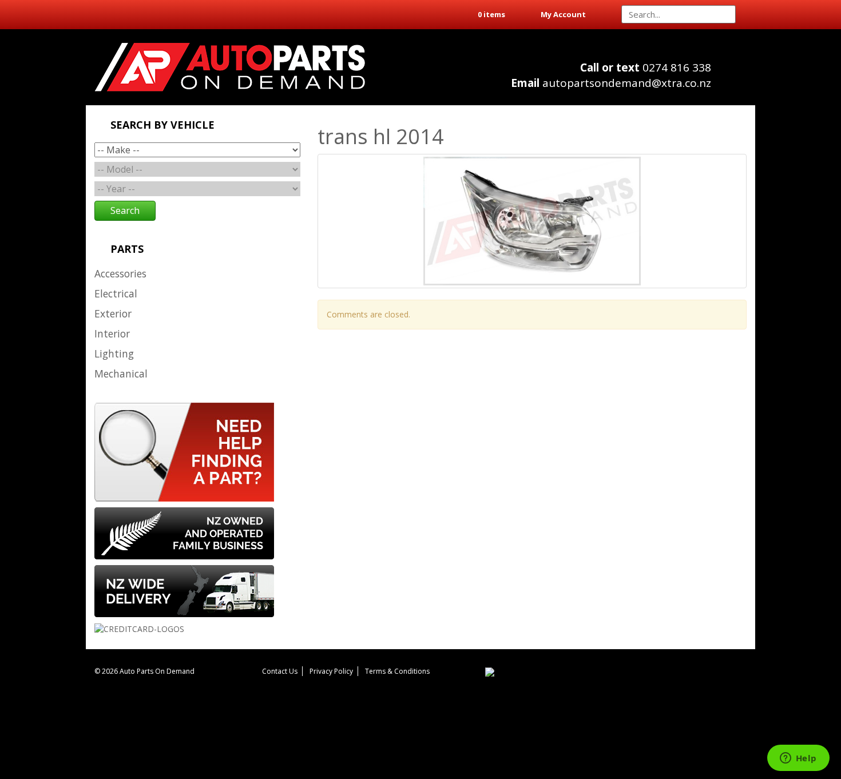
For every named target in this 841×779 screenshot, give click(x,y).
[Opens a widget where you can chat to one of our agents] (798, 759)
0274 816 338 (645, 67)
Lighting (114, 353)
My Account (563, 14)
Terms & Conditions (397, 671)
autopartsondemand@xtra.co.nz (611, 82)
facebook (735, 80)
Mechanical (121, 373)
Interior (112, 333)
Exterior (113, 313)
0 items (491, 14)
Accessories (120, 273)
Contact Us (279, 671)
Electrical (115, 293)
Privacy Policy (331, 671)
